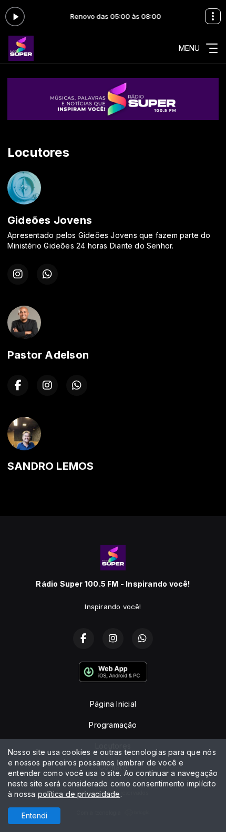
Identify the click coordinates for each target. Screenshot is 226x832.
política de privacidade (79, 794)
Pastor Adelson (48, 355)
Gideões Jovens (49, 220)
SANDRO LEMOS (50, 466)
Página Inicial (113, 703)
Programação (113, 724)
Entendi (34, 815)
